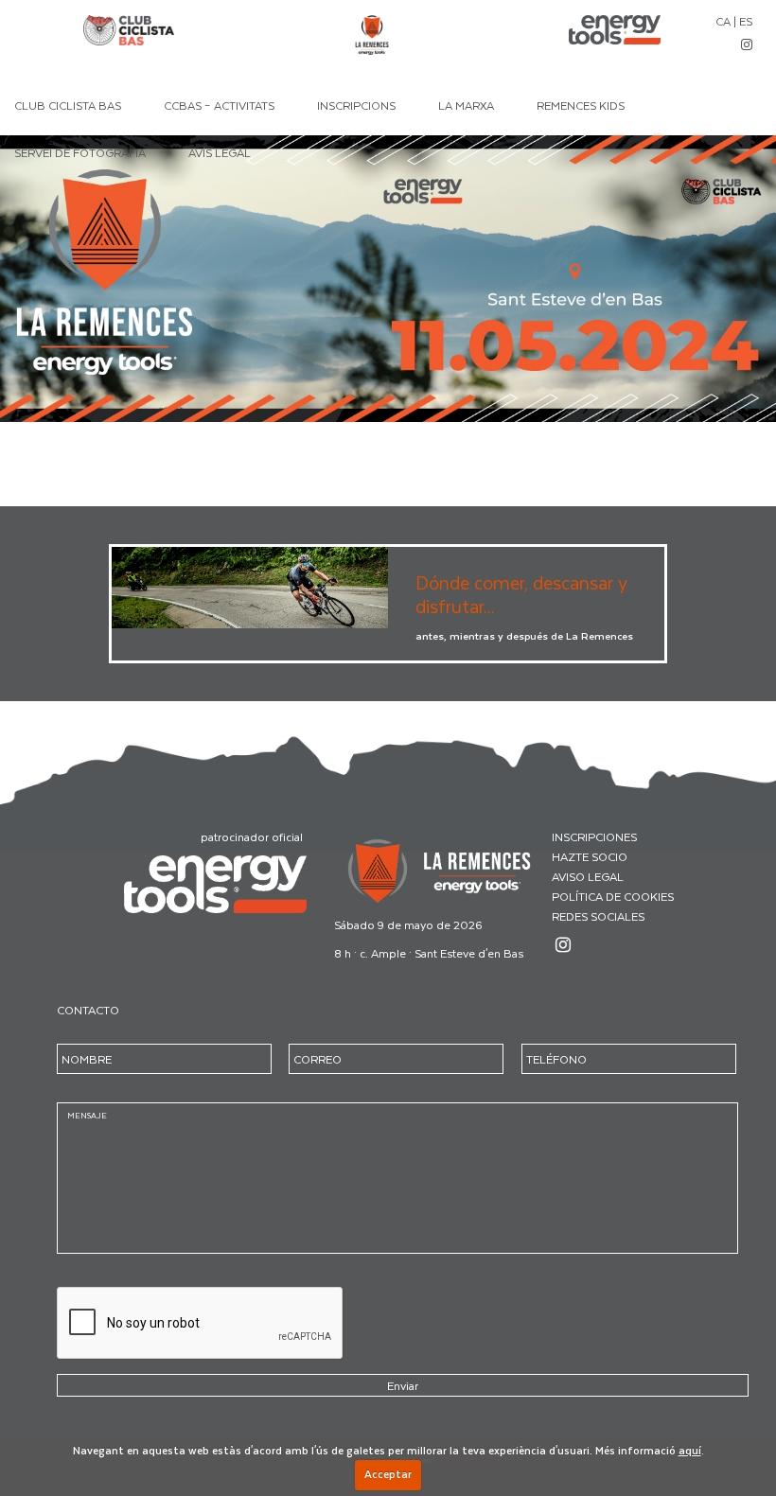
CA (723, 20)
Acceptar (388, 1474)
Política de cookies (613, 896)
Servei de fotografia (80, 152)
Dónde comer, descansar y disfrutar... (521, 594)
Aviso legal (588, 876)
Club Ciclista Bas (67, 105)
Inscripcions (356, 105)
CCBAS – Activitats (219, 105)
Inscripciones (594, 836)
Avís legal (219, 152)
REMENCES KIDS (581, 105)
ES (745, 20)
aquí (690, 1450)
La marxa (466, 105)
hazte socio (589, 856)
